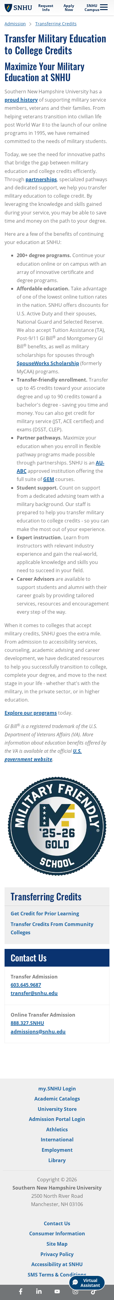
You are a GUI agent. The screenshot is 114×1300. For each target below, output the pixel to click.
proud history (21, 99)
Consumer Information (57, 1233)
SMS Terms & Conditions (57, 1274)
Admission (15, 24)
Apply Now (69, 7)
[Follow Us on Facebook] (21, 1292)
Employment (57, 1150)
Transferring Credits (56, 24)
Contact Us (57, 1223)
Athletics (57, 1129)
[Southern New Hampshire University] (18, 7)
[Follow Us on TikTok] (94, 1292)
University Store (57, 1109)
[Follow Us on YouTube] (57, 1292)
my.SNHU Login (57, 1088)
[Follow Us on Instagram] (75, 1292)
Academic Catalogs (57, 1098)
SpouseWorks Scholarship (48, 363)
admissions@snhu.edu (38, 1031)
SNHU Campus (92, 7)
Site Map (57, 1244)
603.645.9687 (26, 985)
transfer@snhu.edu (34, 993)
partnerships (41, 179)
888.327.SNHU (27, 1023)
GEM (48, 479)
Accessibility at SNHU (57, 1264)
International (57, 1139)
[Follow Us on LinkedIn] (39, 1292)
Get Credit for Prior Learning (45, 913)
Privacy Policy (57, 1254)
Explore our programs (31, 712)
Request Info (45, 7)
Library (57, 1160)
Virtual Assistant (90, 1282)
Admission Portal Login (57, 1119)
